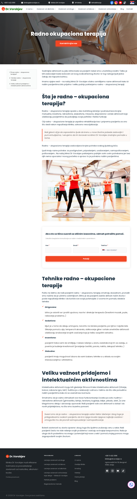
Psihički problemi (50, 480)
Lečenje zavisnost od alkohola (55, 468)
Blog (76, 481)
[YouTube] (120, 2)
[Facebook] (112, 2)
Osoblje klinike (80, 464)
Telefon (104, 245)
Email (75, 245)
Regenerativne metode (53, 484)
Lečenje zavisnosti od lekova (54, 464)
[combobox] (104, 250)
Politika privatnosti (12, 477)
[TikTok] (124, 2)
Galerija (77, 473)
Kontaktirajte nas (68, 43)
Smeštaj (78, 468)
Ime (47, 245)
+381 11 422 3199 (111, 456)
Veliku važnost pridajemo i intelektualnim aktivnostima (21, 85)
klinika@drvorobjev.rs (113, 459)
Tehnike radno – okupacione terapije (21, 79)
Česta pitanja (80, 477)
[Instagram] (116, 2)
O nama (78, 460)
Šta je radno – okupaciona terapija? (19, 73)
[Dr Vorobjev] (15, 457)
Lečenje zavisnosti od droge (54, 460)
